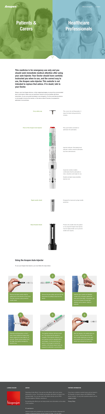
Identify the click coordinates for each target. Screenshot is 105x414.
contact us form (72, 398)
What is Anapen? (87, 6)
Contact (98, 6)
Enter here (26, 37)
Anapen (11, 6)
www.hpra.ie (30, 408)
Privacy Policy (71, 401)
